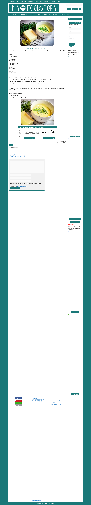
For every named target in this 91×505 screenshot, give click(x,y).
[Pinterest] (73, 9)
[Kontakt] (77, 9)
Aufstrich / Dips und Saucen (15, 154)
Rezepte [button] (32, 14)
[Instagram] (70, 9)
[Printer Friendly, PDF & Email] (61, 142)
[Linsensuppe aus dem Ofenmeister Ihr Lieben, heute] (41, 451)
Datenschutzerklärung (21, 186)
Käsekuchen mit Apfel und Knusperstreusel (17, 155)
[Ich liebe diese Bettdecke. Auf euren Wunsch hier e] (36, 410)
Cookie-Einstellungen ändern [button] (54, 404)
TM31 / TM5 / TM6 (21, 152)
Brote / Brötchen (12, 1)
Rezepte (16, 152)
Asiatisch (53, 1)
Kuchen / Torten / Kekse (21, 1)
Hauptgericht (30, 1)
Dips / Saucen (12, 152)
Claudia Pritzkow (19, 17)
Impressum (63, 14)
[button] (18, 398)
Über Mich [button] (15, 14)
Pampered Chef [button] (24, 14)
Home (10, 14)
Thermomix (22, 154)
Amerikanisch (46, 1)
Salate (41, 1)
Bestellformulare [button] (53, 14)
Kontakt (69, 14)
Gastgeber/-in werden (42, 14)
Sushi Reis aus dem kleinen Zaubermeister (17, 156)
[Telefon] (80, 9)
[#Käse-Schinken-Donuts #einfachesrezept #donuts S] (30, 424)
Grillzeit (36, 1)
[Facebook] (68, 9)
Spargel (58, 1)
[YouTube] (75, 9)
